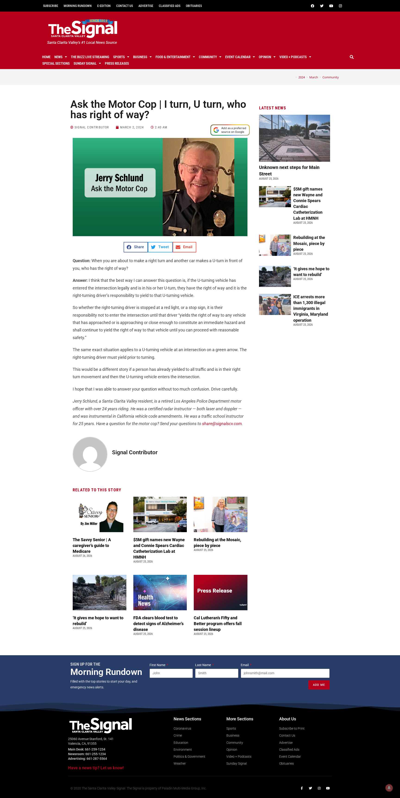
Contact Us (124, 6)
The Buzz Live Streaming (90, 57)
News (58, 57)
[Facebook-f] (301, 788)
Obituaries (194, 6)
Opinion (265, 57)
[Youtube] (331, 5)
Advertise (145, 6)
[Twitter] (321, 5)
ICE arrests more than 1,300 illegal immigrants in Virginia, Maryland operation (310, 308)
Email (245, 665)
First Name (158, 665)
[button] (352, 57)
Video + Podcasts (293, 57)
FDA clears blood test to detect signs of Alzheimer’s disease (158, 623)
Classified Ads (169, 6)
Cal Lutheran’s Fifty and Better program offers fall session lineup (218, 623)
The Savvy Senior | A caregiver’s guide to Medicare (92, 545)
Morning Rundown (78, 6)
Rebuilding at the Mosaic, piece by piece (309, 243)
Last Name (203, 665)
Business (140, 57)
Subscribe (50, 6)
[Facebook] (312, 5)
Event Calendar (237, 57)
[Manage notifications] (389, 788)
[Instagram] (340, 5)
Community (208, 57)
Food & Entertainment (173, 57)
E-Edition (104, 6)
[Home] (293, 77)
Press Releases (117, 63)
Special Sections (56, 63)
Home (46, 57)
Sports (119, 57)
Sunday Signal (85, 63)
